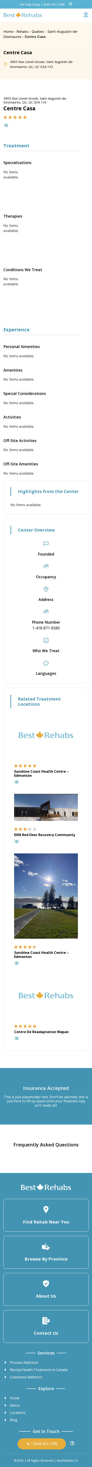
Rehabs (22, 31)
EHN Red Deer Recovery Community (44, 834)
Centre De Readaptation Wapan (41, 1031)
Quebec (38, 31)
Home (8, 31)
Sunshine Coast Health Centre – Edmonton (41, 773)
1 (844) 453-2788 (53, 4)
